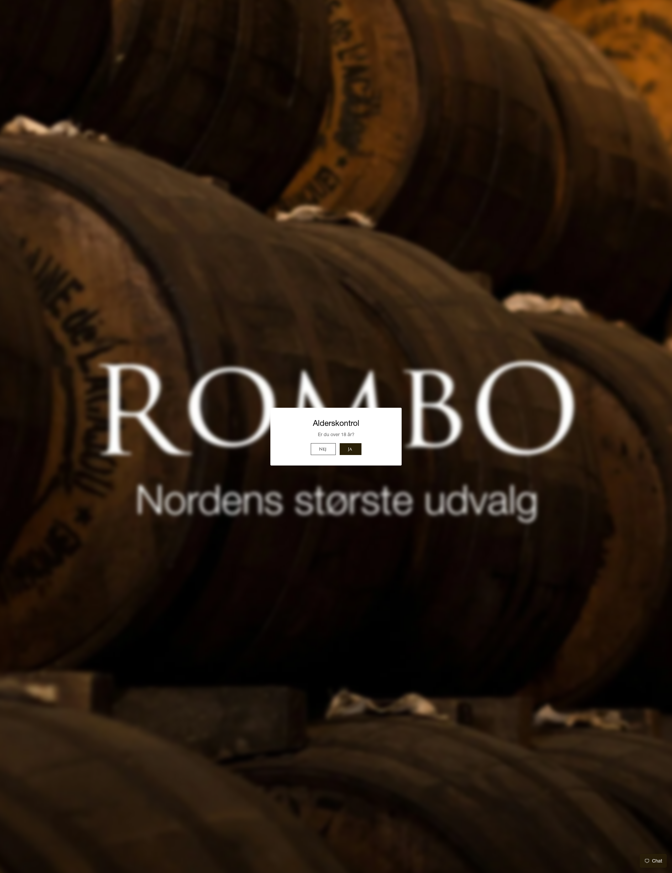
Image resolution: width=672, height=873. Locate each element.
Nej (322, 449)
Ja (350, 449)
